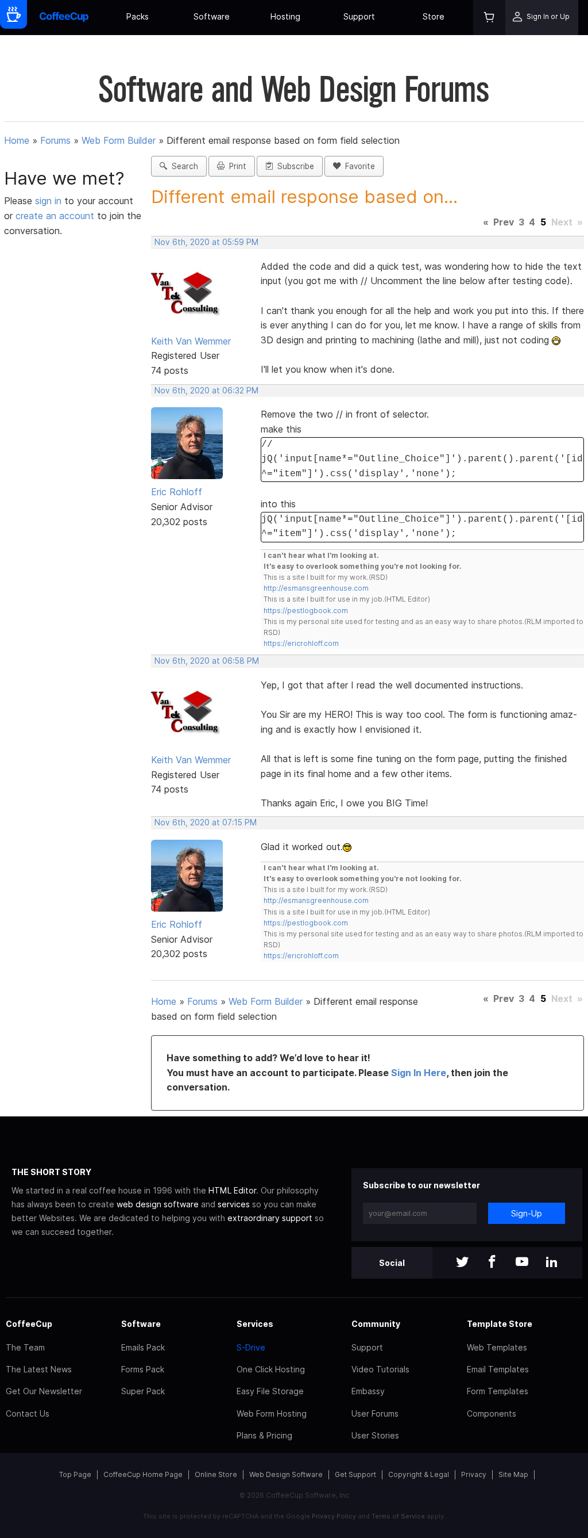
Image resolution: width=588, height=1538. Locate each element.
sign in (49, 200)
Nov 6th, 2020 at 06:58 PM (206, 660)
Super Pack (143, 1391)
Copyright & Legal (418, 1474)
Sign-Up (526, 1213)
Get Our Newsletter (44, 1391)
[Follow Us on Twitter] (462, 1263)
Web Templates (497, 1347)
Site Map (513, 1474)
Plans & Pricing (264, 1435)
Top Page (75, 1474)
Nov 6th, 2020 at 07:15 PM (205, 822)
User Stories (375, 1435)
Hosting (285, 16)
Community (375, 1324)
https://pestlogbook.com (306, 610)
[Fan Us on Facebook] (492, 1263)
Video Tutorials (380, 1369)
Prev (503, 222)
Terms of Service (398, 1516)
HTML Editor (232, 1190)
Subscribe (293, 166)
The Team (25, 1347)
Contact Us (27, 1413)
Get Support (355, 1474)
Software (212, 16)
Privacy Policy (334, 1516)
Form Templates (497, 1391)
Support (359, 16)
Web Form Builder (119, 140)
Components (491, 1413)
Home (16, 140)
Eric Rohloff (176, 492)
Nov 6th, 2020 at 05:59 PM (206, 242)
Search (182, 166)
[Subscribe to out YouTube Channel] (522, 1263)
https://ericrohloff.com (301, 643)
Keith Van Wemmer (191, 341)
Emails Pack (143, 1347)
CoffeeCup (29, 1324)
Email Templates (498, 1369)
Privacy (473, 1474)
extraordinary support (269, 1218)
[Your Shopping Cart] (489, 17)
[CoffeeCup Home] (64, 17)
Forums (55, 140)
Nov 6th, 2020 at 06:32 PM (206, 390)
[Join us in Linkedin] (552, 1263)
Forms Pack (142, 1369)
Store (433, 16)
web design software (158, 1204)
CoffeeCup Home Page (143, 1474)
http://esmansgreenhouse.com (316, 588)
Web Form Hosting (272, 1413)
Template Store (499, 1324)
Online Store (216, 1474)
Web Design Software (286, 1474)
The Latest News (39, 1369)
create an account (55, 215)
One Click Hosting (271, 1369)
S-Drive (251, 1347)
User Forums (375, 1413)
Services (255, 1324)
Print (235, 166)
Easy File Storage (270, 1391)
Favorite (358, 166)
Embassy (368, 1391)
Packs (137, 16)
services (234, 1204)
